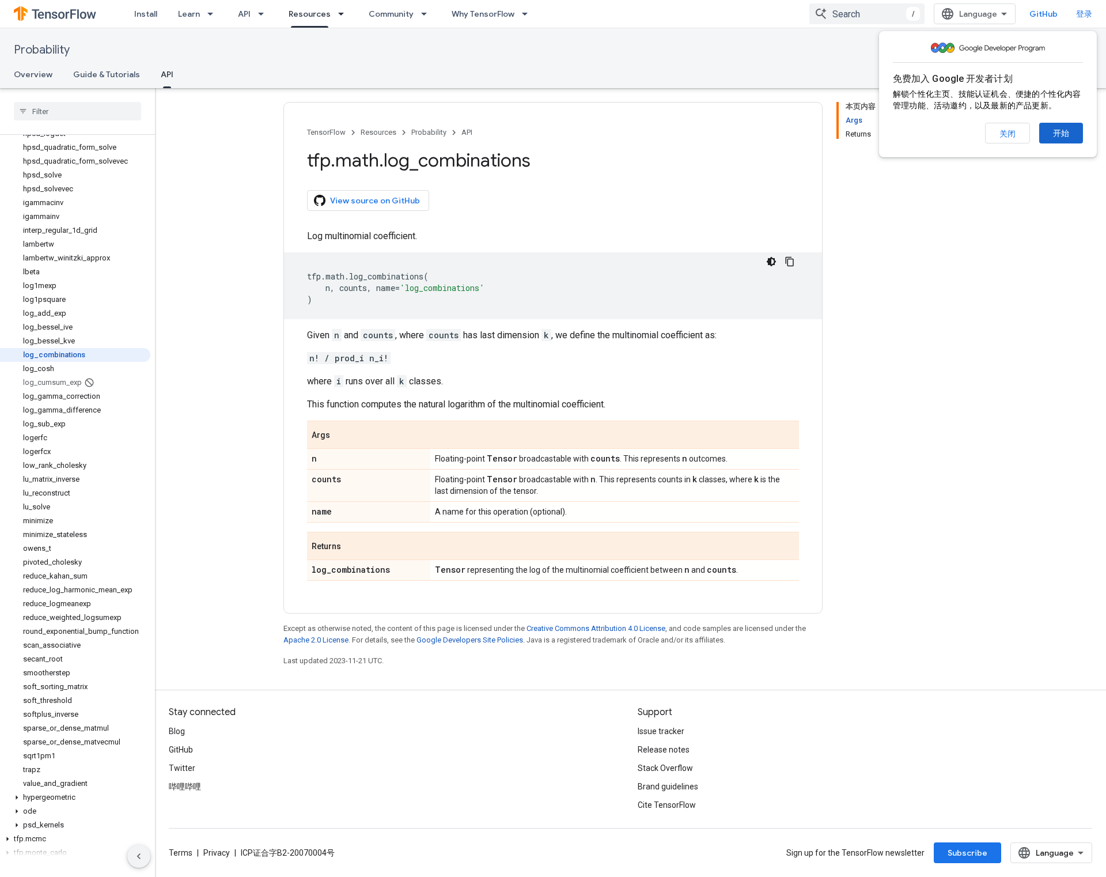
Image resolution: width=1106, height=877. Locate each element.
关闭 (1007, 133)
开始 (1061, 133)
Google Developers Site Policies (469, 640)
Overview (33, 74)
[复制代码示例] (790, 261)
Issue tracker (661, 731)
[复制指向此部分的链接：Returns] (352, 547)
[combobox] (867, 13)
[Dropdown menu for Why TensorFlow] (528, 14)
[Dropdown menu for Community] (427, 14)
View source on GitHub (375, 200)
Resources (310, 14)
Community (391, 14)
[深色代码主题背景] (771, 261)
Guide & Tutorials (106, 74)
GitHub (1043, 14)
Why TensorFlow (483, 14)
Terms (180, 852)
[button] (75, 797)
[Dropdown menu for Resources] (344, 14)
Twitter (182, 768)
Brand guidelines (668, 786)
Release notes (664, 749)
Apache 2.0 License (316, 640)
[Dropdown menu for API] (264, 14)
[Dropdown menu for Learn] (214, 14)
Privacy (216, 852)
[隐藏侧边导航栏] (138, 856)
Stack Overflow (665, 768)
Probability (42, 50)
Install (145, 14)
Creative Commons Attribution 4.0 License (596, 628)
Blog (177, 731)
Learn (189, 14)
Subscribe (967, 853)
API (244, 14)
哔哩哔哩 (185, 786)
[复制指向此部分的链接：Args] (341, 436)
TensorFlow (326, 132)
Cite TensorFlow (667, 805)
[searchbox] (77, 111)
